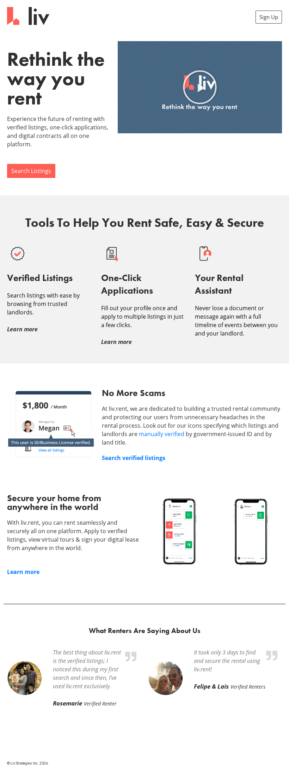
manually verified (161, 434)
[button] (199, 87)
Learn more (23, 572)
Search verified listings (133, 458)
